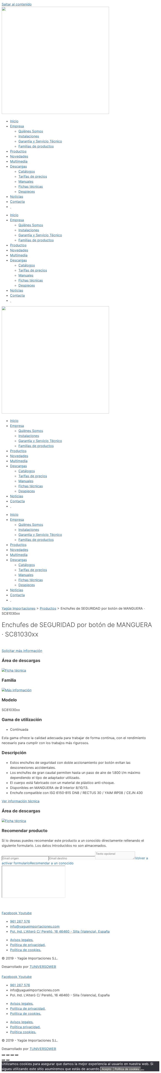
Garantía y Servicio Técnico (40, 141)
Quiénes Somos (30, 131)
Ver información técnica (20, 801)
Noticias (16, 196)
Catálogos (26, 171)
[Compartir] (12, 1055)
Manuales (25, 181)
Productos (18, 151)
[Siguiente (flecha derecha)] (7, 1060)
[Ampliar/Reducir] (3, 1055)
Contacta (17, 201)
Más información (18, 690)
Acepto (106, 1069)
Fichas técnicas (30, 186)
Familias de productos (36, 146)
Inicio (14, 121)
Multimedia (18, 161)
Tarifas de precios (32, 176)
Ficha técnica (15, 670)
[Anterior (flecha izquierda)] (3, 1060)
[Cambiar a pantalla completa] (7, 1055)
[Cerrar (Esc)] (16, 1055)
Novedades (19, 156)
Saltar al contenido (17, 4)
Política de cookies (127, 1069)
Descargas (18, 166)
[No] (142, 1070)
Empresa (17, 126)
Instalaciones (28, 136)
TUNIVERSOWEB (43, 966)
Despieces (26, 191)
